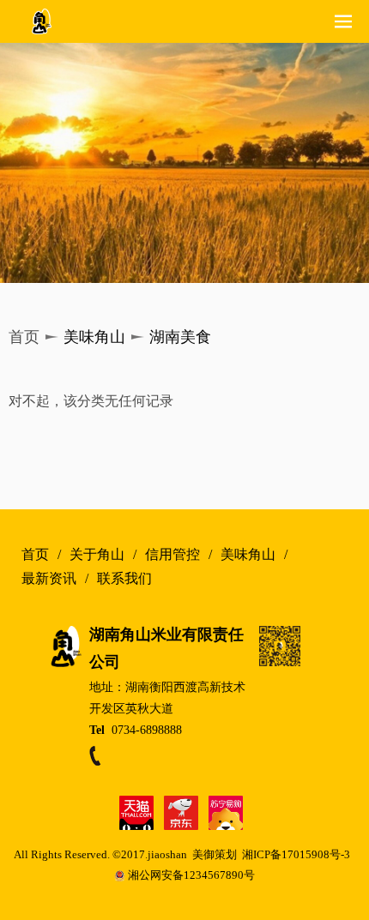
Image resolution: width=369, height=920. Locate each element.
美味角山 (248, 555)
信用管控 (172, 555)
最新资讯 (48, 579)
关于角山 (97, 555)
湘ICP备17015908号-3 (296, 855)
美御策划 (217, 855)
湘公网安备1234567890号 (191, 875)
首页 (35, 555)
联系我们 (124, 579)
